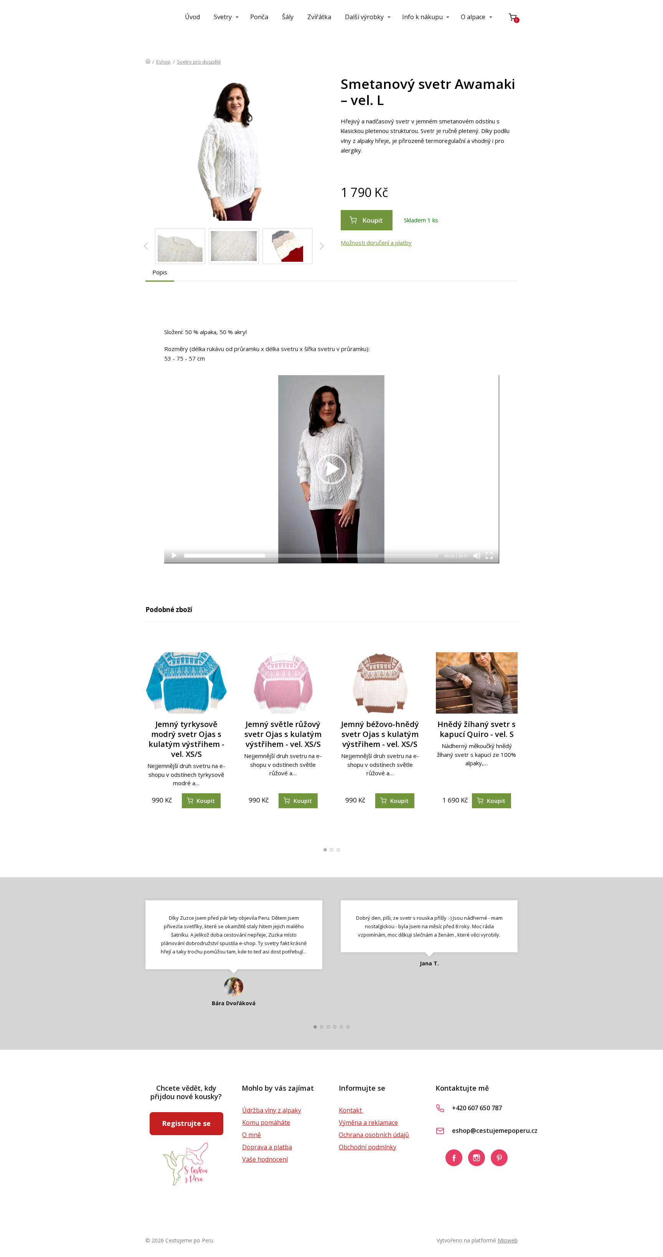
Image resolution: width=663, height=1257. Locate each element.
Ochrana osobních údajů (374, 1135)
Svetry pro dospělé (199, 61)
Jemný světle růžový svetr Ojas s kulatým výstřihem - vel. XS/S (283, 734)
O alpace (473, 17)
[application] (331, 469)
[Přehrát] (174, 556)
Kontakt (351, 1110)
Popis (159, 272)
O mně (251, 1135)
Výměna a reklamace (368, 1122)
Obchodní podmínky (367, 1147)
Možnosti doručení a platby (376, 242)
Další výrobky (364, 17)
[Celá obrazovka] (489, 556)
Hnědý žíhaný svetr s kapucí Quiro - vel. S (476, 729)
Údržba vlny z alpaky (271, 1110)
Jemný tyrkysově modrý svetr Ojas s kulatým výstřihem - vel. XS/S (186, 739)
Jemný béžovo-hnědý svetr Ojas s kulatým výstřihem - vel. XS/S (380, 734)
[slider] (311, 556)
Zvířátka (319, 17)
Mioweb (508, 1240)
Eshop (163, 61)
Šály (288, 17)
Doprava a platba (267, 1147)
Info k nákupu (422, 17)
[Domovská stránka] (147, 61)
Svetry (223, 17)
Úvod (192, 17)
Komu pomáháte (266, 1122)
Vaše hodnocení (265, 1159)
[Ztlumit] (477, 556)
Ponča (259, 17)
